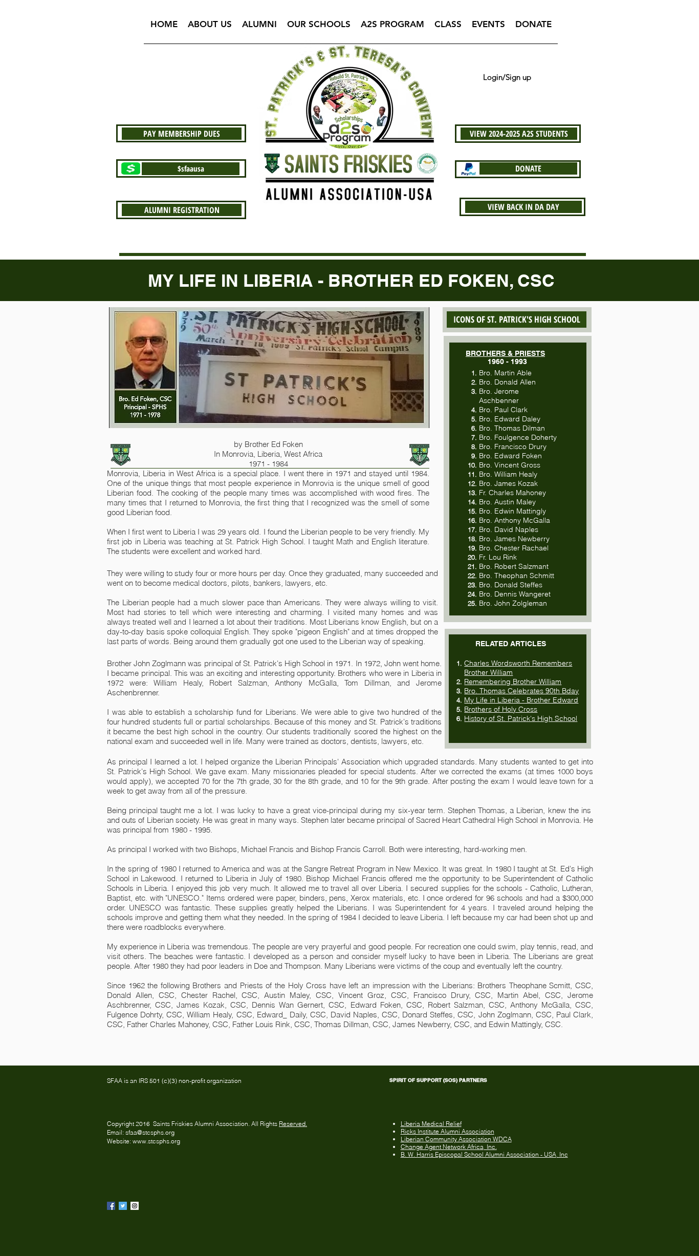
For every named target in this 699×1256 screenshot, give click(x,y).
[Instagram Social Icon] (134, 1206)
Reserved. (293, 1123)
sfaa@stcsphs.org (149, 1132)
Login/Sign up (507, 77)
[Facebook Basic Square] (111, 1206)
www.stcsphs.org (156, 1141)
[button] (210, 27)
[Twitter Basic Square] (123, 1206)
